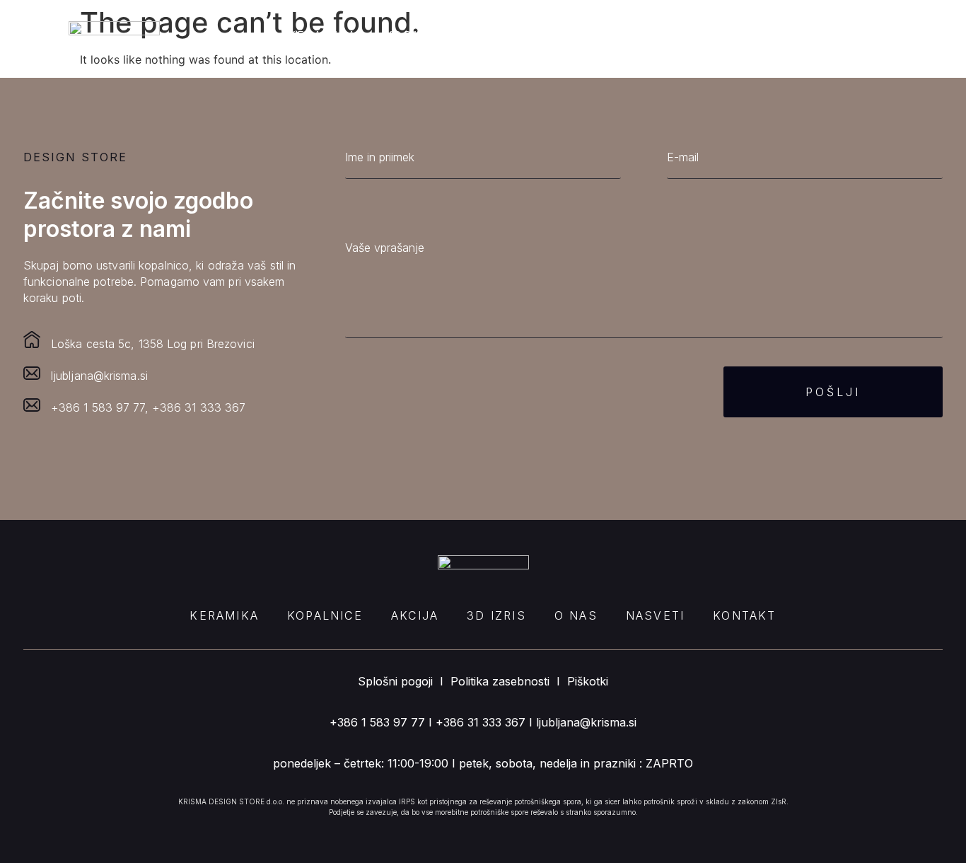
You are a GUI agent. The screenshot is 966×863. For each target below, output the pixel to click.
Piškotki (587, 681)
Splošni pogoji (395, 681)
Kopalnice (422, 35)
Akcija (512, 35)
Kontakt (841, 35)
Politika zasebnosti (499, 681)
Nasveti (752, 35)
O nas (673, 35)
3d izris (594, 35)
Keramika (322, 35)
